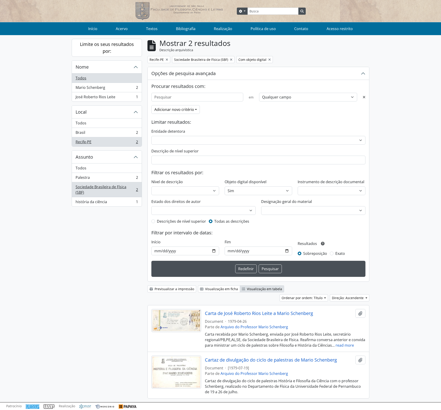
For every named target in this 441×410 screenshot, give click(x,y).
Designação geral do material (286, 201)
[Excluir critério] (364, 97)
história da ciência (106, 202)
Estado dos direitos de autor (176, 201)
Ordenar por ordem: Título (302, 298)
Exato (340, 253)
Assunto (84, 157)
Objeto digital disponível (245, 181)
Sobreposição (315, 253)
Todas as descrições (231, 221)
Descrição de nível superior (175, 151)
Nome (82, 67)
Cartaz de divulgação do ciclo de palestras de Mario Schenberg (271, 360)
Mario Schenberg (106, 88)
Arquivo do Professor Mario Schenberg (254, 326)
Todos (81, 78)
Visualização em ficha (221, 289)
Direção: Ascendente (348, 298)
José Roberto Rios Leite (106, 97)
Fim (228, 241)
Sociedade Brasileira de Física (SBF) (106, 189)
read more (345, 345)
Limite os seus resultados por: (107, 47)
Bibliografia (185, 28)
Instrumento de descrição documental (331, 181)
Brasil (106, 133)
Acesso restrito (340, 28)
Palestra (106, 178)
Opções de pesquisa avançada (183, 73)
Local (81, 112)
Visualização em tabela (264, 289)
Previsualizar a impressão (174, 289)
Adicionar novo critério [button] (174, 109)
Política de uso (263, 28)
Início (92, 28)
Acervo (122, 28)
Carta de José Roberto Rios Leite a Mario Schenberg (259, 313)
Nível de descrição (167, 181)
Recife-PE (106, 142)
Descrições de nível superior (181, 221)
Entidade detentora (168, 131)
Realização (223, 28)
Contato (301, 28)
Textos (152, 28)
